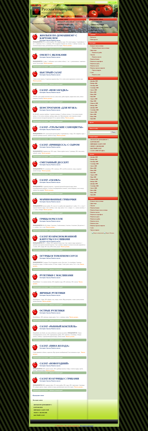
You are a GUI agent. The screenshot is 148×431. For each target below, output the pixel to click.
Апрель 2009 (93, 99)
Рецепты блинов (94, 59)
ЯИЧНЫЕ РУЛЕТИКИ (52, 293)
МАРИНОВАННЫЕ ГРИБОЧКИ (58, 199)
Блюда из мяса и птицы (96, 46)
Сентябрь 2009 (94, 87)
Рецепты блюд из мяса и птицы (100, 48)
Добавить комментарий (56, 49)
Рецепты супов (96, 74)
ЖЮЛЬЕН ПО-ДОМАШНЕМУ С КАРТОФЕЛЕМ (71, 22)
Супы (92, 72)
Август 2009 (93, 90)
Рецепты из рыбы (97, 52)
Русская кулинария (57, 9)
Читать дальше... (67, 45)
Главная (35, 2)
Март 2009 (93, 101)
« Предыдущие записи (38, 395)
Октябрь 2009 (94, 85)
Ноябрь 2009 (93, 83)
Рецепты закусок (55, 40)
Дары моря (93, 50)
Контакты (46, 2)
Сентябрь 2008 (94, 110)
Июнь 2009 (93, 94)
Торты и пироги (96, 70)
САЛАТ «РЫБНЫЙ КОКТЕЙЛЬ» (58, 326)
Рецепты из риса (94, 63)
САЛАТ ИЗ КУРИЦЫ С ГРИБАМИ (59, 378)
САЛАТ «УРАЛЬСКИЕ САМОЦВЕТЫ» (61, 127)
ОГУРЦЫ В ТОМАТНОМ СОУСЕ (59, 256)
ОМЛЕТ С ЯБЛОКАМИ (64, 27)
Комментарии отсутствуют (40, 49)
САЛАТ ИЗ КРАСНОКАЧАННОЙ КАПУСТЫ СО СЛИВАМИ (58, 238)
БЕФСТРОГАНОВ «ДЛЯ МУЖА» (58, 107)
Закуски (48, 40)
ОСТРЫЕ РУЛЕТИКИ (52, 310)
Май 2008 (93, 119)
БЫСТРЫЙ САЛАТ (62, 30)
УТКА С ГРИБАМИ (96, 22)
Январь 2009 (93, 105)
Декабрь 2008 (94, 107)
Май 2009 (93, 96)
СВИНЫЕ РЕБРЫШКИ (97, 24)
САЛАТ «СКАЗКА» (50, 180)
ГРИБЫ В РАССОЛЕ (51, 219)
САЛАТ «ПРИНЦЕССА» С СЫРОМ (60, 144)
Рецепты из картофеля (96, 61)
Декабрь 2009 (94, 81)
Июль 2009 (93, 92)
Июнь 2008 (93, 116)
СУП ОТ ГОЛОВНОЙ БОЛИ (98, 33)
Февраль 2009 (94, 103)
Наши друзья (58, 2)
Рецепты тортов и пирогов (97, 68)
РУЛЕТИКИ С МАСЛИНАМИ (56, 275)
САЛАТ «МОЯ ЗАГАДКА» (54, 90)
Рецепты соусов (94, 66)
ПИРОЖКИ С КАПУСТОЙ (64, 24)
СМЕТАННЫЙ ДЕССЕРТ (54, 162)
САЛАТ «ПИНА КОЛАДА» (54, 346)
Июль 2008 (93, 114)
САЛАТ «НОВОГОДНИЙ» (54, 363)
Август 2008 (93, 112)
